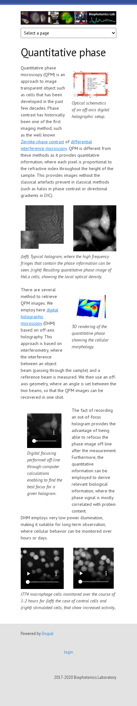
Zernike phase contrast (42, 142)
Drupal (48, 633)
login (68, 652)
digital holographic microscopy (39, 316)
